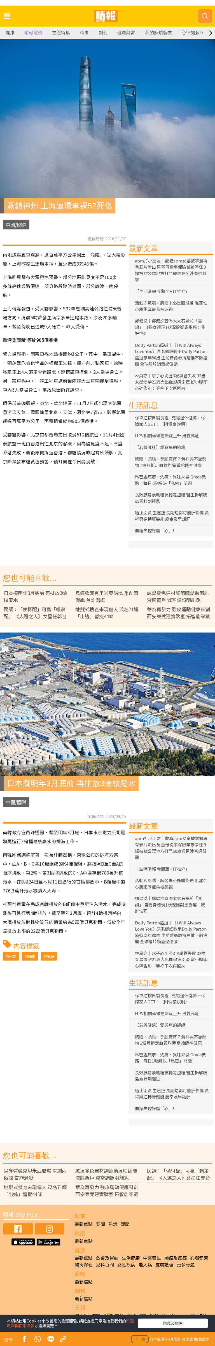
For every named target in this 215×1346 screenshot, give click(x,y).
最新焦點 (84, 1224)
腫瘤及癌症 (175, 1257)
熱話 (112, 1224)
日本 (12, 956)
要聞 (100, 1224)
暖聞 (125, 1224)
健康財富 (126, 32)
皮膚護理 (164, 1264)
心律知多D (192, 32)
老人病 (145, 1264)
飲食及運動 (107, 1257)
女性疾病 (126, 1264)
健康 (10, 32)
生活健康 (131, 1257)
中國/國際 (16, 224)
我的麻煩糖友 (158, 32)
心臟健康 (199, 1257)
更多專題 (186, 1264)
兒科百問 (105, 1264)
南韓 (31, 956)
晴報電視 (33, 32)
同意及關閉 (173, 1323)
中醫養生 (152, 1257)
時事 (84, 32)
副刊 (103, 32)
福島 (50, 956)
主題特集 (61, 32)
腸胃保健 (84, 1264)
